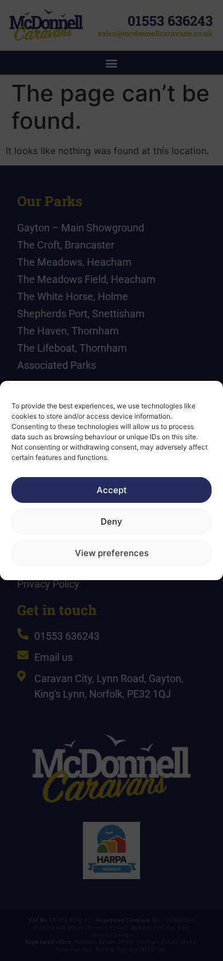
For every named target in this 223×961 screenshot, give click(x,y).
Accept (112, 490)
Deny (111, 521)
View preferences (112, 553)
